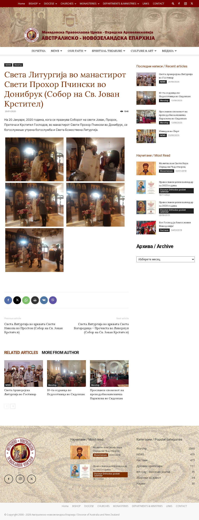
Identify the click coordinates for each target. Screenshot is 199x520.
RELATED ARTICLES (21, 352)
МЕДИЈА (168, 51)
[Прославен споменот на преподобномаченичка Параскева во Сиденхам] (109, 373)
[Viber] (53, 300)
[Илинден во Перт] (146, 136)
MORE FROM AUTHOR (60, 352)
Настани (164, 230)
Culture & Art (142, 51)
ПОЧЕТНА (38, 51)
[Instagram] (185, 3)
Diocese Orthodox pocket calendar (173, 190)
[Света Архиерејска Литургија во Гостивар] (23, 373)
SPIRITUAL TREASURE (107, 51)
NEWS (55, 51)
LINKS (146, 3)
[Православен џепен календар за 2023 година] (146, 187)
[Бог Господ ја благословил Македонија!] (146, 227)
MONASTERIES (88, 3)
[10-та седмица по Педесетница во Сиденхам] (66, 373)
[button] (173, 3)
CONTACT (158, 3)
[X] (192, 3)
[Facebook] (179, 3)
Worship (18, 64)
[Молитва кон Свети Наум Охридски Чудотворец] (146, 168)
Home (21, 3)
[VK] (44, 300)
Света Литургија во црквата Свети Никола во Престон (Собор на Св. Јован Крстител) (33, 328)
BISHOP (33, 3)
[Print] (35, 300)
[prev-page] (6, 406)
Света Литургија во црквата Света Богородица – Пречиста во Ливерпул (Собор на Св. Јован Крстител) (101, 328)
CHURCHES (67, 3)
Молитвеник (166, 171)
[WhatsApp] (26, 300)
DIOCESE (49, 3)
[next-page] (12, 406)
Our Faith (75, 51)
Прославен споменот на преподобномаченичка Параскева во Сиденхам (107, 394)
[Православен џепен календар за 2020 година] (146, 207)
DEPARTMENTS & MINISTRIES (119, 3)
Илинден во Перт (169, 131)
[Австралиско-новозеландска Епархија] (99, 27)
